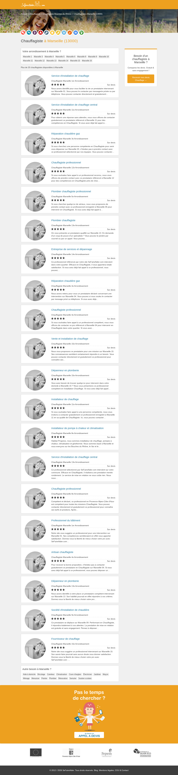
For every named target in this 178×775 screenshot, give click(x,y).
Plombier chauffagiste (63, 220)
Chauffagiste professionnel (66, 162)
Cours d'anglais (75, 674)
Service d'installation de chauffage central (74, 104)
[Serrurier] (23, 32)
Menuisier (35, 678)
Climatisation (61, 674)
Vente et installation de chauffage (69, 338)
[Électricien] (35, 32)
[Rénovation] (58, 32)
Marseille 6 (70, 57)
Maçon (105, 674)
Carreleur (50, 674)
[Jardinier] (81, 32)
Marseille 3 (38, 57)
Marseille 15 (75, 61)
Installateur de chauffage (65, 399)
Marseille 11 (28, 61)
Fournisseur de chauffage (65, 638)
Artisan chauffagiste (62, 552)
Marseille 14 (63, 61)
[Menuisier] (52, 32)
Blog (96, 770)
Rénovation (62, 678)
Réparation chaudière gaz (65, 133)
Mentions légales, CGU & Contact (113, 770)
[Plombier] (29, 32)
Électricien (87, 674)
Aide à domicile (29, 674)
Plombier (52, 678)
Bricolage (41, 674)
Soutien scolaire (84, 678)
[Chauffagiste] (40, 32)
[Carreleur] (75, 32)
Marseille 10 (104, 57)
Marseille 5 (60, 57)
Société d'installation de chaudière (70, 610)
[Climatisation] (64, 32)
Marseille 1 (27, 57)
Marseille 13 (51, 61)
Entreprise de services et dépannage (71, 249)
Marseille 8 (81, 57)
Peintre (44, 678)
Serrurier (73, 678)
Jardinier (97, 674)
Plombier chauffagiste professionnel (71, 191)
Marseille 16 (87, 61)
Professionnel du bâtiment (65, 520)
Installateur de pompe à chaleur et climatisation (77, 428)
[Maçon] (70, 32)
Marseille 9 (92, 57)
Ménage (26, 678)
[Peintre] (46, 32)
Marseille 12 (39, 61)
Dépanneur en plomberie (65, 370)
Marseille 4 (49, 57)
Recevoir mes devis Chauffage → (140, 78)
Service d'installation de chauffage (70, 75)
